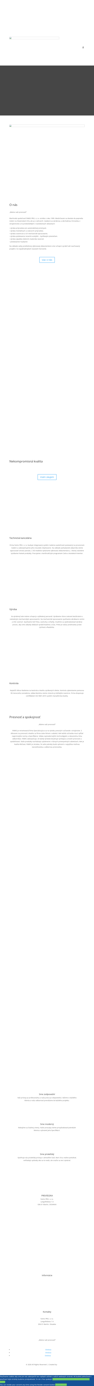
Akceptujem (57, 1379)
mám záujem (47, 477)
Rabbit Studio (63, 1364)
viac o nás (47, 259)
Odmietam (66, 1379)
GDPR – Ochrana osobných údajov (47, 1282)
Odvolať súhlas (61, 1385)
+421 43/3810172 (27, 17)
